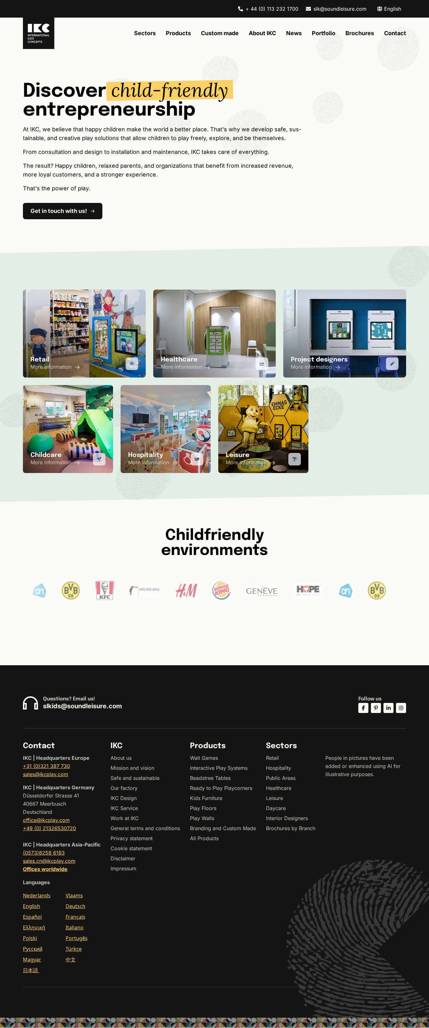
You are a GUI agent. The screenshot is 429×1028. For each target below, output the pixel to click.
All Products (204, 838)
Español (32, 916)
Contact (395, 33)
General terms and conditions (145, 828)
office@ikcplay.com (46, 820)
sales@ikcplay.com (45, 774)
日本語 (31, 970)
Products (178, 33)
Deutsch (75, 906)
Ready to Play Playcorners (221, 788)
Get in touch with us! (58, 211)
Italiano (75, 927)
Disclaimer (123, 858)
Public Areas (281, 778)
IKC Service (124, 808)
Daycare (276, 808)
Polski (30, 938)
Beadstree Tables (210, 778)
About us (121, 758)
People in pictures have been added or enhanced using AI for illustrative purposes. (362, 766)
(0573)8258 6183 (44, 853)
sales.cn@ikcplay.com (49, 861)
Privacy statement (132, 838)
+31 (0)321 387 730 (46, 766)
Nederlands (37, 895)
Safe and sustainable (135, 778)
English (31, 906)
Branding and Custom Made (223, 828)
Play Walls (202, 818)
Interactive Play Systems (218, 768)
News (294, 33)
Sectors (145, 33)
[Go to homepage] (38, 33)
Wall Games (204, 758)
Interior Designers (287, 818)
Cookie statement (131, 848)
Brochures (359, 33)
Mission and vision (132, 768)
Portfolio (323, 33)
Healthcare (278, 788)
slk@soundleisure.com (340, 9)
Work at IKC (125, 818)
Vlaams (74, 895)
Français (75, 916)
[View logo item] (43, 590)
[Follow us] (363, 708)
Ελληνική (34, 927)
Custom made (220, 33)
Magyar (32, 959)
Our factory (124, 788)
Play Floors (203, 808)
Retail (272, 758)
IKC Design (124, 798)
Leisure (274, 798)
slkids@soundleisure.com (82, 706)
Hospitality (278, 768)
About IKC (262, 33)
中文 (71, 959)
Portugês (77, 938)
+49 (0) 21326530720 (49, 828)
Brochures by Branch (290, 828)
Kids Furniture (206, 798)
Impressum (123, 868)
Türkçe (74, 948)
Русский (32, 948)
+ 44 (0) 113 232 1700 (272, 9)
